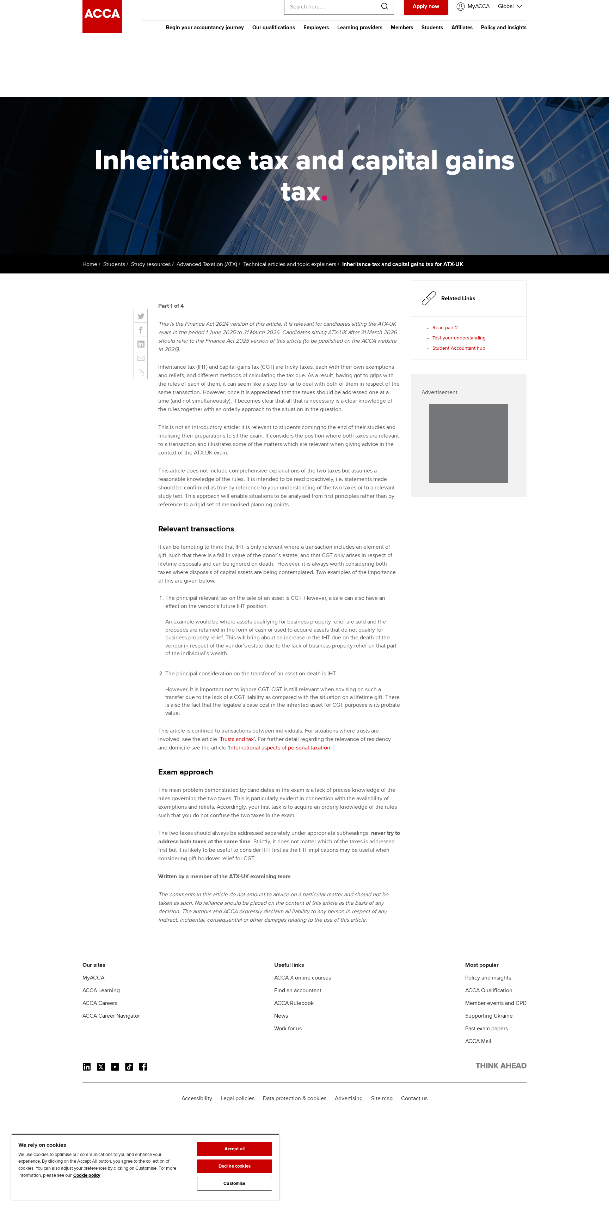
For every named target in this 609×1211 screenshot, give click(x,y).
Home (89, 264)
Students (432, 27)
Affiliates (462, 27)
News (281, 1015)
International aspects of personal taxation (279, 747)
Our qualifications (273, 27)
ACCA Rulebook (294, 1003)
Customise (234, 1183)
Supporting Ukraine (489, 1015)
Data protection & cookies (294, 1098)
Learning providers (359, 27)
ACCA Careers (99, 1003)
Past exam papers (486, 1028)
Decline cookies (235, 1166)
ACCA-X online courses (302, 977)
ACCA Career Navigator (111, 1015)
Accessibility (197, 1098)
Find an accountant (297, 990)
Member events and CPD (496, 1003)
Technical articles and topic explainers (289, 264)
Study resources (151, 264)
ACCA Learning (101, 990)
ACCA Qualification (488, 990)
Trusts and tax (237, 739)
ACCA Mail (478, 1041)
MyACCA (93, 977)
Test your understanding (459, 338)
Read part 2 (445, 328)
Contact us (414, 1098)
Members (402, 27)
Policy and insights (504, 27)
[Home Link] (501, 1067)
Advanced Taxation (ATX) (207, 264)
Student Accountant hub (458, 348)
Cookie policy (86, 1175)
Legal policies (237, 1098)
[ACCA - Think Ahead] (102, 31)
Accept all (234, 1149)
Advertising (349, 1098)
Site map (382, 1098)
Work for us (288, 1028)
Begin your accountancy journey (205, 27)
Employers (316, 27)
